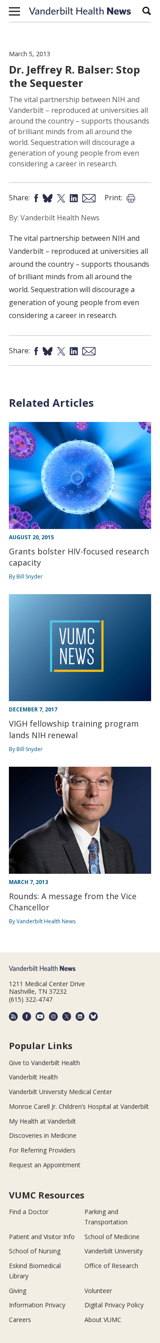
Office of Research (111, 1265)
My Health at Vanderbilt (42, 1121)
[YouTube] (40, 1016)
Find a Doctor (28, 1211)
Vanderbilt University (113, 1251)
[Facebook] (26, 1016)
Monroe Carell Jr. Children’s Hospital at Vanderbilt (79, 1106)
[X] (66, 1016)
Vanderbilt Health (33, 1077)
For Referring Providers (42, 1150)
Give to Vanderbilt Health (44, 1062)
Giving (17, 1290)
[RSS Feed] (13, 1016)
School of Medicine (112, 1236)
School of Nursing (34, 1251)
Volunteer (98, 1290)
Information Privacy (37, 1305)
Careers (20, 1319)
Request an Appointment (44, 1165)
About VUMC (102, 1319)
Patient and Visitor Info (42, 1236)
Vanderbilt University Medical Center (60, 1091)
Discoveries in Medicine (42, 1135)
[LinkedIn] (80, 1016)
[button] (14, 11)
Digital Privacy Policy (114, 1305)
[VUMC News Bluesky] (93, 1016)
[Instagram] (53, 1016)
